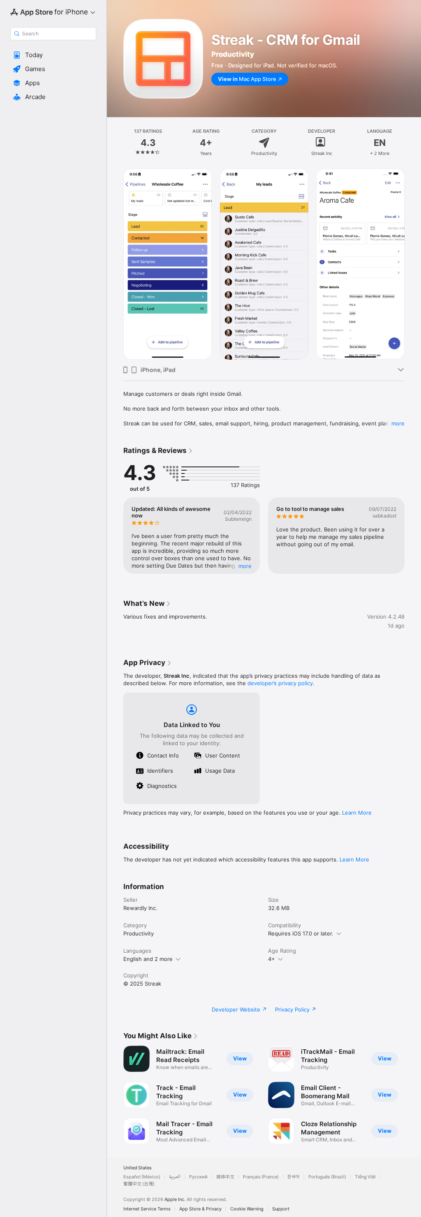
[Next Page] (413, 142)
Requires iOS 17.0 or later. (300, 933)
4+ (271, 959)
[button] (53, 55)
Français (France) (261, 1177)
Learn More (357, 812)
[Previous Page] (115, 142)
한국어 (293, 1177)
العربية (174, 1177)
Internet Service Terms (147, 1209)
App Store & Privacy (200, 1209)
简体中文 (225, 1177)
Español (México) (141, 1177)
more (398, 423)
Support (280, 1209)
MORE (245, 566)
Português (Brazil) (327, 1177)
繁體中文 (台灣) (139, 1184)
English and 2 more (148, 959)
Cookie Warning (247, 1209)
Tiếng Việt (365, 1177)
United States (137, 1168)
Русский (198, 1177)
